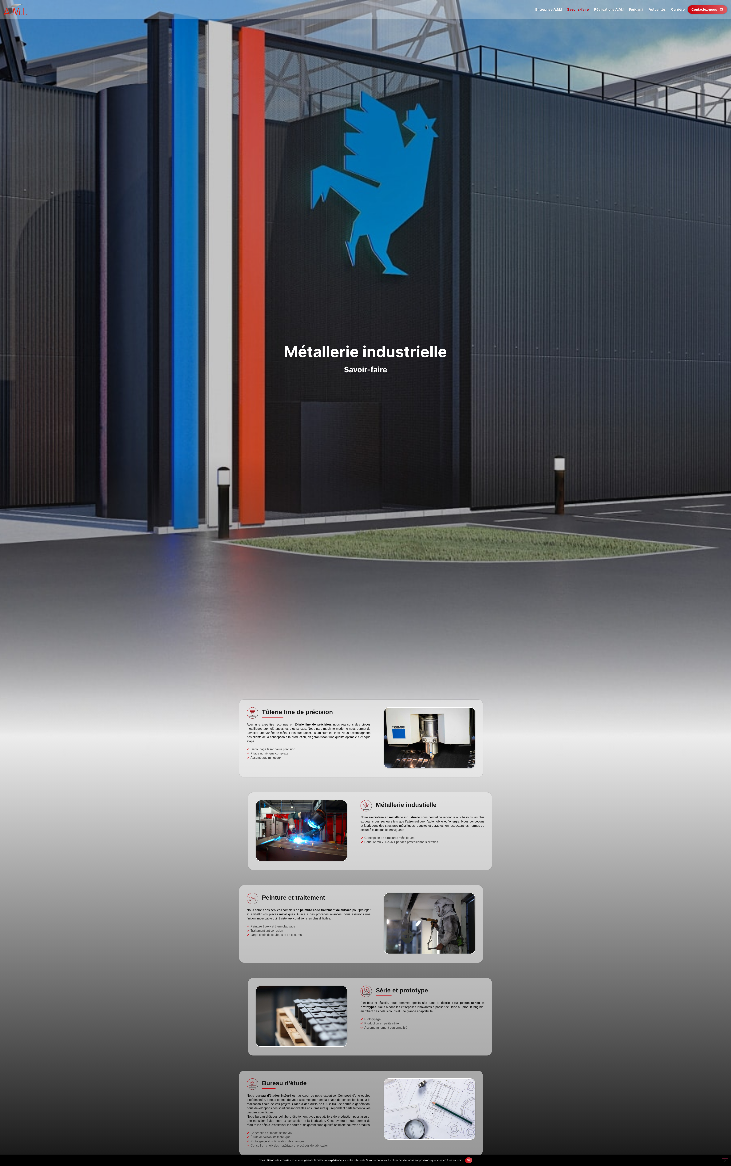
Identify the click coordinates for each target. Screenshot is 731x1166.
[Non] (725, 1160)
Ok (468, 1160)
